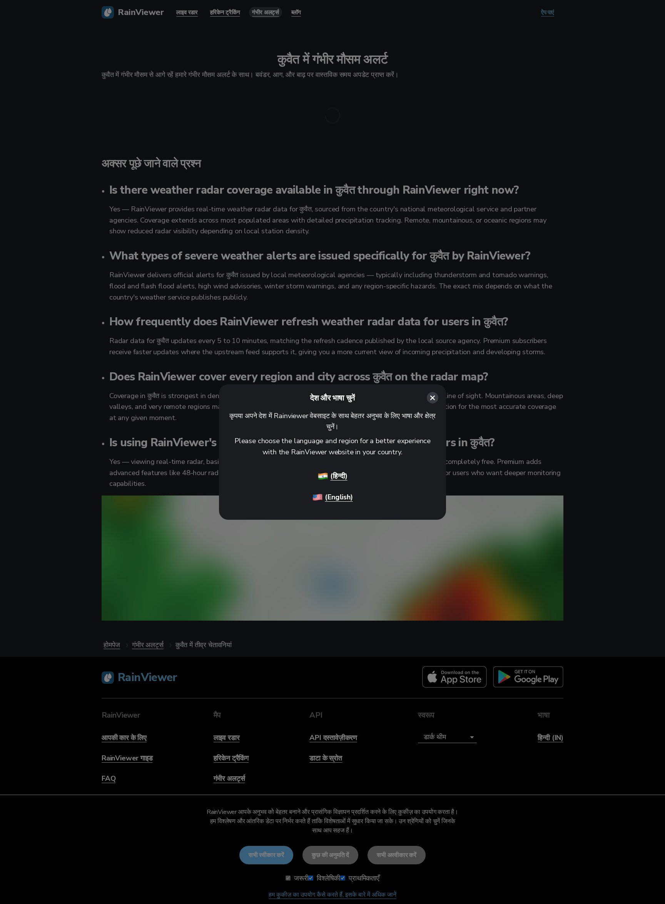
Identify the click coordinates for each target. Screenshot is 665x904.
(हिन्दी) (338, 475)
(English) (339, 497)
